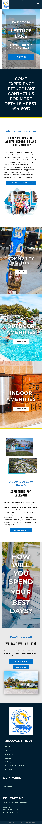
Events (8, 758)
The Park (9, 750)
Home (7, 746)
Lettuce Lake (8, 782)
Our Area (9, 754)
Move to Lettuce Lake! (14, 766)
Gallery (8, 762)
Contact (8, 770)
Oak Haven (7, 787)
